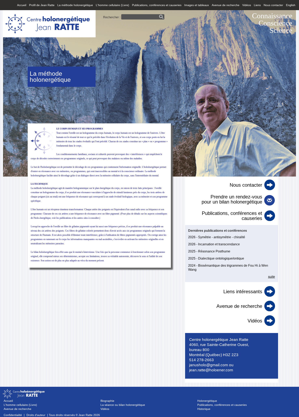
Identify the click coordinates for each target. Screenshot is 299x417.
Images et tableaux (196, 5)
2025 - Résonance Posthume (209, 251)
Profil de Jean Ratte (42, 5)
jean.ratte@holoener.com (211, 370)
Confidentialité (13, 415)
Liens (257, 5)
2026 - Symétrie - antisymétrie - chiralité (216, 237)
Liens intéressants (242, 291)
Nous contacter (273, 5)
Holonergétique (207, 400)
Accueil (21, 5)
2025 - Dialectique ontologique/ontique (216, 258)
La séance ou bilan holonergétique (122, 404)
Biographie (107, 400)
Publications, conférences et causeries (156, 5)
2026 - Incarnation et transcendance (214, 244)
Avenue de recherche (225, 5)
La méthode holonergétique (75, 5)
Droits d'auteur (35, 415)
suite (271, 276)
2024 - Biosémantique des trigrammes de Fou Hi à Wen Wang (228, 267)
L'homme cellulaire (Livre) (112, 5)
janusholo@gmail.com (208, 365)
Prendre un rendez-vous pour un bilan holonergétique (232, 199)
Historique (203, 409)
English (290, 5)
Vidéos (246, 5)
